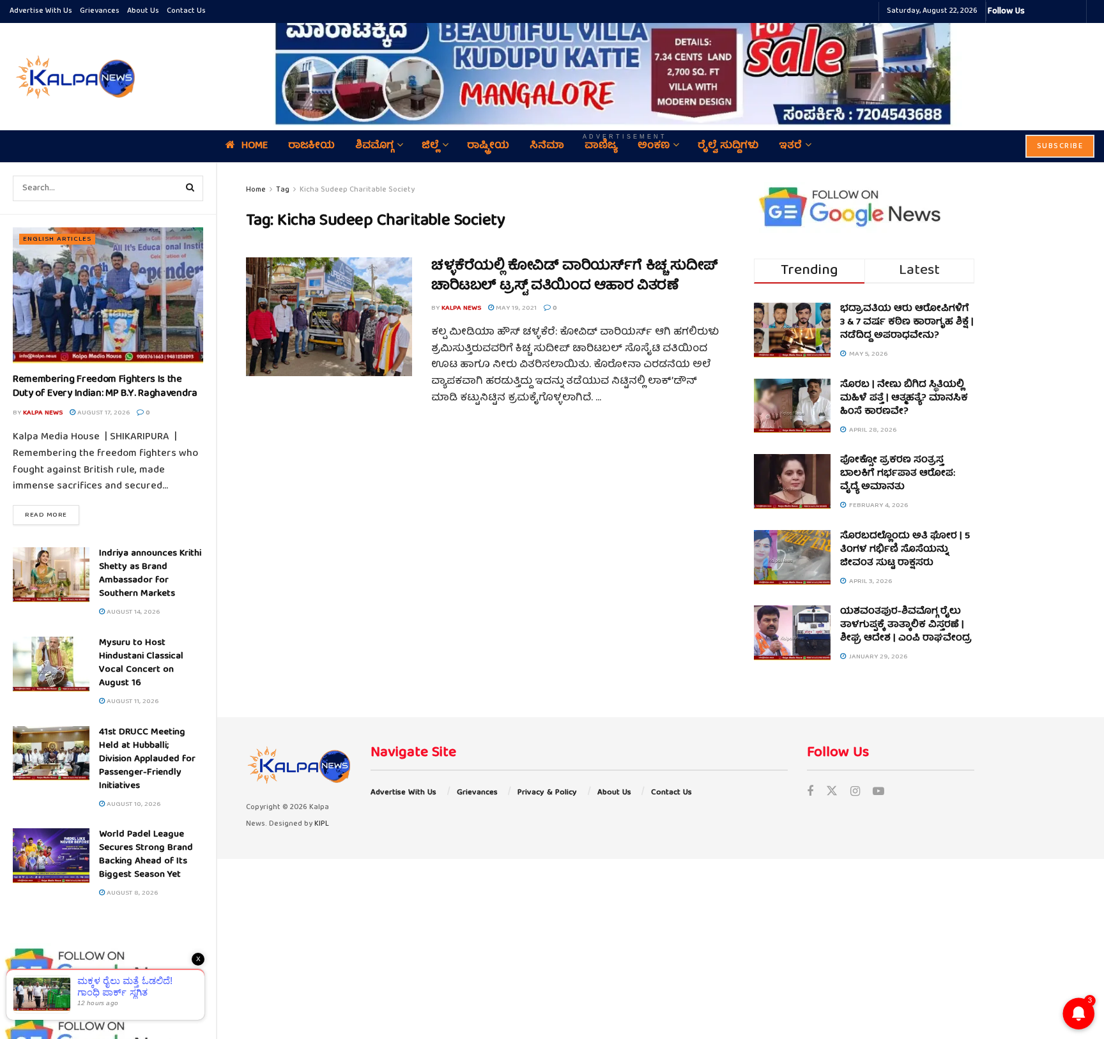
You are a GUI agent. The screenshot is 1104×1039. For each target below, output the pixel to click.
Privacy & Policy (547, 792)
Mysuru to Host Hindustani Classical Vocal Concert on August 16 (141, 663)
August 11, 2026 (131, 701)
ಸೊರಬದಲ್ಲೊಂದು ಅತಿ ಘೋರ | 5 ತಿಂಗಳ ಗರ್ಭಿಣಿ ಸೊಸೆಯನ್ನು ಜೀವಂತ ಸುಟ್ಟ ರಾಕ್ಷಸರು (905, 550)
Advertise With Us (41, 11)
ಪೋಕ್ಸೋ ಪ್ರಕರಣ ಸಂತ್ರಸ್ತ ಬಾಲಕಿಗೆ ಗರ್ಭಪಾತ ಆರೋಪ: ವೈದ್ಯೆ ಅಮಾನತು (897, 474)
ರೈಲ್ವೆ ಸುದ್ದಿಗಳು (728, 146)
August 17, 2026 (102, 413)
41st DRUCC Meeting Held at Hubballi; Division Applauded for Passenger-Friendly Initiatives (147, 759)
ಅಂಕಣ (654, 146)
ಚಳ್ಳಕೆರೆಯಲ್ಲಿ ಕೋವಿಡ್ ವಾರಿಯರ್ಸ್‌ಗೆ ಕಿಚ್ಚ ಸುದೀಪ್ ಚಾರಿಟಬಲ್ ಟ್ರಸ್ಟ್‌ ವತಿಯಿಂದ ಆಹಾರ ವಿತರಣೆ (574, 276)
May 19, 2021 (515, 308)
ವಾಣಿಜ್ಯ (601, 146)
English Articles (57, 239)
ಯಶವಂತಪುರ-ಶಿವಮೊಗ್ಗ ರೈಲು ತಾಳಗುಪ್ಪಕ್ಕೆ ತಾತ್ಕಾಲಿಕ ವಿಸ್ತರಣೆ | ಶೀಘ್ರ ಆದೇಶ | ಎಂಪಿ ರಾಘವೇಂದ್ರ (906, 625)
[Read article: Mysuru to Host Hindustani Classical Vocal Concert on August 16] (51, 664)
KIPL (321, 824)
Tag (282, 190)
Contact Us (186, 11)
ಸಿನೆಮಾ (547, 146)
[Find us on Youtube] (878, 793)
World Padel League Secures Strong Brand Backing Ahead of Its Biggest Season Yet (146, 854)
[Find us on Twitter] (832, 793)
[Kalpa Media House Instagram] (1051, 11)
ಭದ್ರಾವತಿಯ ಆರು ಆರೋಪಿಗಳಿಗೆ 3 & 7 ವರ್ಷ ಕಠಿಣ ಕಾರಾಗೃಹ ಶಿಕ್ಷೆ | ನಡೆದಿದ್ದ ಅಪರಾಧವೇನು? (907, 322)
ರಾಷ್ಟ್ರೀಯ (488, 146)
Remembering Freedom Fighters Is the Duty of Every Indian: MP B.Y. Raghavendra (105, 387)
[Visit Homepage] (73, 77)
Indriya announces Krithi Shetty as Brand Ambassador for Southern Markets (150, 573)
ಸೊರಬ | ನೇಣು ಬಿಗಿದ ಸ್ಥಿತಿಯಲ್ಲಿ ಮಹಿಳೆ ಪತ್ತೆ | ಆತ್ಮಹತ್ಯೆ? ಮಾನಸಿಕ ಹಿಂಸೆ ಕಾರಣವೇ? (904, 398)
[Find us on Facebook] (810, 793)
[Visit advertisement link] (624, 67)
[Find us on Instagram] (855, 793)
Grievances (99, 11)
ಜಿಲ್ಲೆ (430, 146)
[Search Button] (190, 188)
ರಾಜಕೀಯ (311, 146)
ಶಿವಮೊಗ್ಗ (374, 146)
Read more (52, 514)
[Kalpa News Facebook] (1036, 11)
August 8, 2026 (131, 893)
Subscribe (1060, 146)
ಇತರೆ (790, 146)
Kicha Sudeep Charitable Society (357, 190)
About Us (143, 11)
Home (254, 146)
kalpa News (43, 413)
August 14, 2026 (132, 612)
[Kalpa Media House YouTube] (1074, 11)
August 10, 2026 (132, 804)
